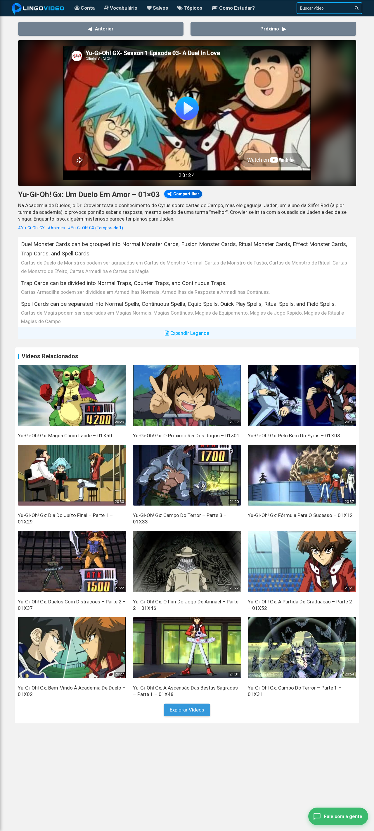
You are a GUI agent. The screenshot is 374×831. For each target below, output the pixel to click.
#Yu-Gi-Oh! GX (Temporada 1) (95, 228)
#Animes (56, 228)
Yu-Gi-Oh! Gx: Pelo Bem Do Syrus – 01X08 (294, 435)
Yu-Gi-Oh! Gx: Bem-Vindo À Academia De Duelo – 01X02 (72, 691)
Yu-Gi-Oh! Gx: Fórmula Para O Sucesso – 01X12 (300, 515)
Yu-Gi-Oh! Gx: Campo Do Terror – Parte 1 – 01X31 (295, 691)
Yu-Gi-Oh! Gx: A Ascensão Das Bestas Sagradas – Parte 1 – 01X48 (185, 691)
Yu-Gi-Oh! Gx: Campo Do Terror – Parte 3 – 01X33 (180, 518)
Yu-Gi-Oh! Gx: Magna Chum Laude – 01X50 (65, 435)
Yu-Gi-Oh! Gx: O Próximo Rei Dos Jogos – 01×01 (186, 435)
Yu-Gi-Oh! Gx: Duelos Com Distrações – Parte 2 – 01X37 (72, 605)
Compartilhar (186, 194)
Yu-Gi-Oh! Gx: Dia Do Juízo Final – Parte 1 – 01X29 (65, 518)
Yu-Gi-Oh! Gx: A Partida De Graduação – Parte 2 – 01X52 (300, 605)
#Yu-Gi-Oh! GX (31, 228)
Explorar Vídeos (187, 710)
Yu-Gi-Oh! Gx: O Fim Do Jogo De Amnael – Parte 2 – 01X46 (185, 605)
